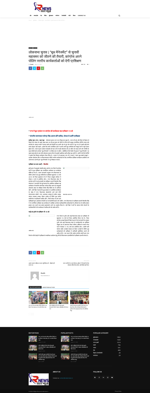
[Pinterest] (38, 68)
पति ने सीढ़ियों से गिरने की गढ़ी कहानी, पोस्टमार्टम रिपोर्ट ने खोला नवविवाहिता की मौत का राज (58, 307)
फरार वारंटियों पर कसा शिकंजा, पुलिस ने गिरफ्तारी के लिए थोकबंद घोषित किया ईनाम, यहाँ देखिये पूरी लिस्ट (76, 264)
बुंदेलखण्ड (35, 20)
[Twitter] (34, 68)
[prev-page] (30, 314)
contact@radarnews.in (66, 378)
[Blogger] (95, 377)
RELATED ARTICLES (35, 287)
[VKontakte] (112, 377)
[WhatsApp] (42, 68)
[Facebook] (30, 68)
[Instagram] (107, 377)
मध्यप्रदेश (35, 48)
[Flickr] (103, 377)
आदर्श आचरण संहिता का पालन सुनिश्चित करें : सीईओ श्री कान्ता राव (42, 264)
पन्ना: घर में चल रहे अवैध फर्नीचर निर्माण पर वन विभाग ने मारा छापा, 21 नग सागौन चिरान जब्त (47, 338)
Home (30, 20)
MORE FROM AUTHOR (49, 287)
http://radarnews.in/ (45, 275)
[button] (119, 15)
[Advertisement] (88, 7)
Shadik (31, 64)
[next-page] (32, 314)
